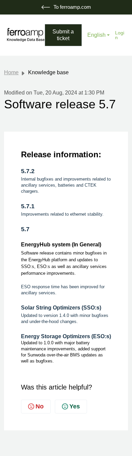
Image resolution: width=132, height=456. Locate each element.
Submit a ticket (63, 35)
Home (11, 72)
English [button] (96, 35)
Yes (74, 406)
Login (119, 35)
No (40, 406)
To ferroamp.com (72, 7)
